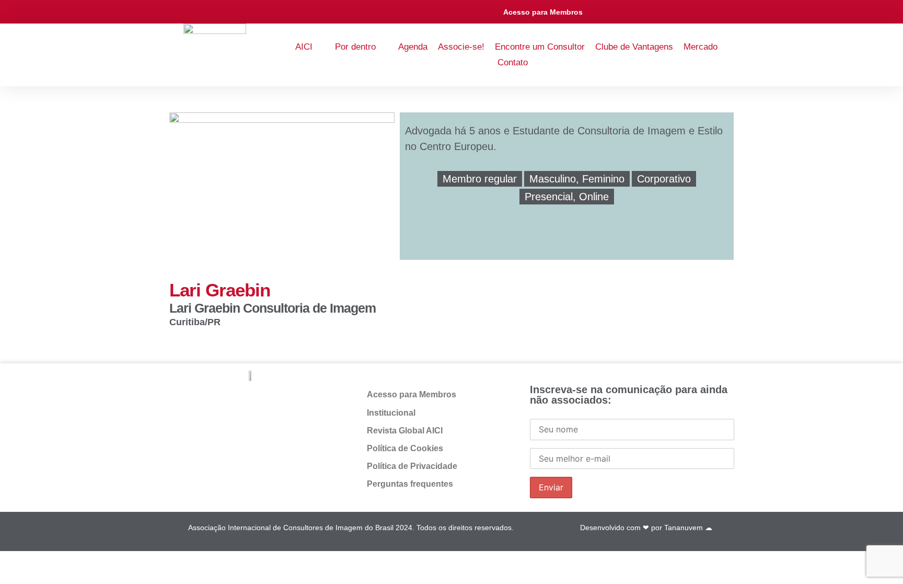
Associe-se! (461, 47)
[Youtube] (667, 12)
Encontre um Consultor (540, 47)
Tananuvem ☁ (688, 527)
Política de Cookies (405, 448)
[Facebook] (261, 400)
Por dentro (355, 47)
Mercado (700, 47)
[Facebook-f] (597, 12)
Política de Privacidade (412, 466)
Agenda (412, 47)
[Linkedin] (620, 12)
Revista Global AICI (405, 430)
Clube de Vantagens (634, 47)
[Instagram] (644, 12)
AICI (303, 47)
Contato (512, 62)
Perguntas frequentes (410, 483)
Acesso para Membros (543, 12)
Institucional (391, 412)
